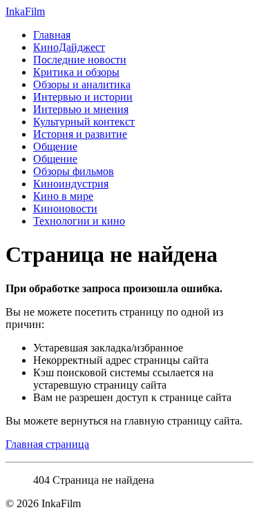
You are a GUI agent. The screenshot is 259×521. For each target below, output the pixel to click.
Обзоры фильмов (73, 171)
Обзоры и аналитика (82, 84)
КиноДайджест (69, 47)
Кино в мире (63, 196)
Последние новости (79, 59)
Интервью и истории (83, 97)
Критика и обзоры (76, 72)
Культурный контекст (84, 121)
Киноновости (65, 208)
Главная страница (47, 444)
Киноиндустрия (70, 184)
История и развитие (80, 134)
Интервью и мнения (80, 109)
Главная (51, 35)
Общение (55, 146)
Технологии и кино (79, 221)
